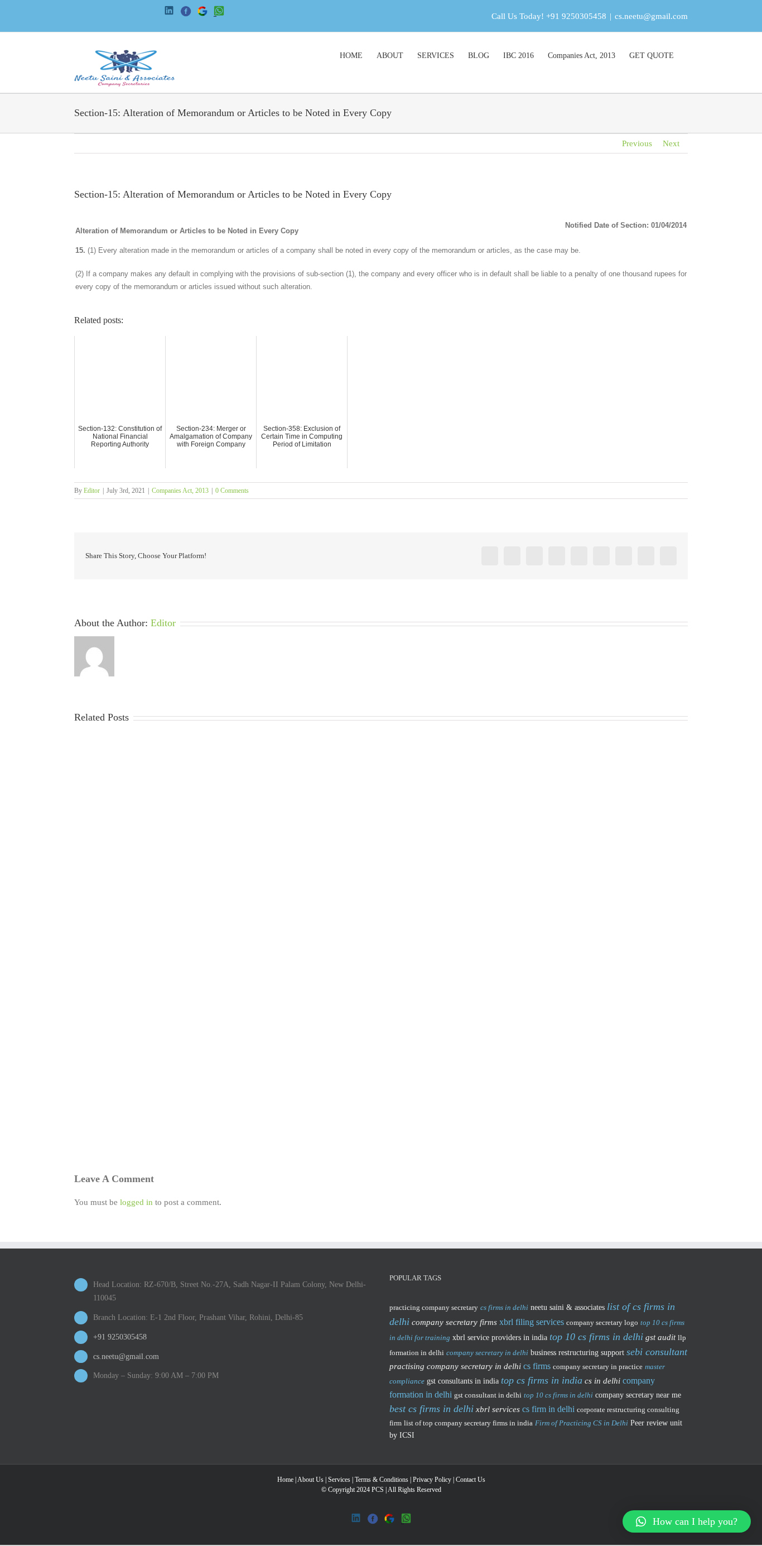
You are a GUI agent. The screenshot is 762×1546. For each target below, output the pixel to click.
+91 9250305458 (576, 16)
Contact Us (470, 1479)
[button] (687, 1521)
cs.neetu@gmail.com (651, 16)
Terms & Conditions (381, 1479)
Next (671, 143)
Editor (92, 490)
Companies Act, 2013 (180, 490)
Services (339, 1479)
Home (285, 1479)
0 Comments (232, 490)
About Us (310, 1479)
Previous (637, 143)
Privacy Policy (432, 1479)
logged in (136, 1202)
